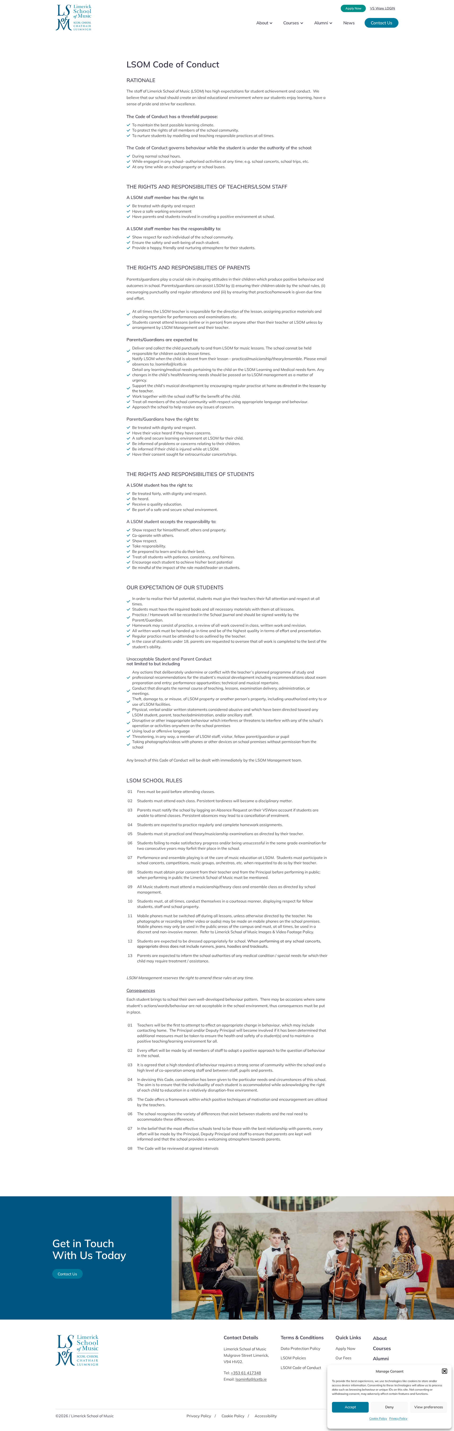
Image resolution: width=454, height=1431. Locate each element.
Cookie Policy (378, 1418)
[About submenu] (274, 23)
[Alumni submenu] (335, 23)
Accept (350, 1407)
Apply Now (353, 8)
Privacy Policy (398, 1418)
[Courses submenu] (305, 23)
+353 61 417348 (246, 1372)
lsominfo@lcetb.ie (251, 1379)
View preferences (428, 1407)
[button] (444, 1371)
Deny (389, 1407)
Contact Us (381, 23)
